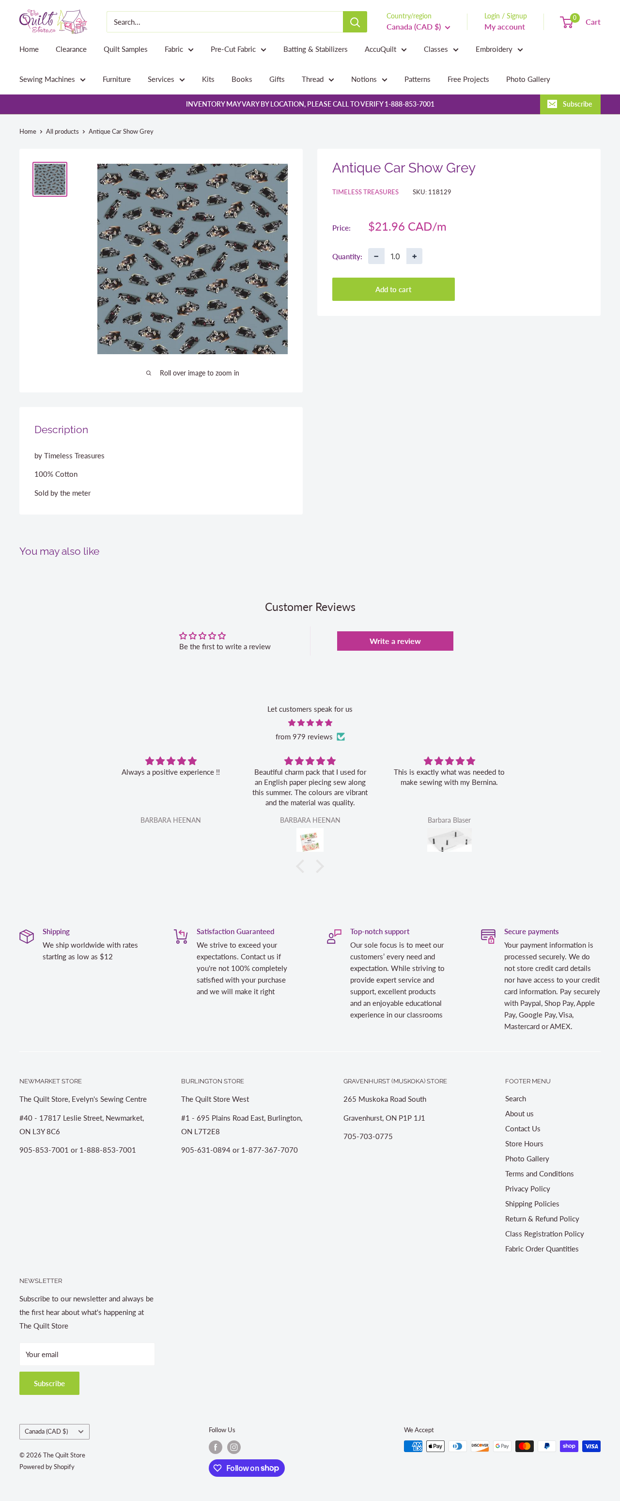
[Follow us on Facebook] (215, 1447)
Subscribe (577, 104)
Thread (313, 79)
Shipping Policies (532, 1203)
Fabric (174, 49)
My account (504, 26)
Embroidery (494, 49)
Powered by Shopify (47, 1466)
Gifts (277, 79)
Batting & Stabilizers (315, 49)
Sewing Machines (47, 79)
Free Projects (468, 79)
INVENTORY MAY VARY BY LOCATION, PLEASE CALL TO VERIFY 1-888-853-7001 (310, 104)
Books (242, 79)
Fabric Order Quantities (542, 1248)
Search (515, 1098)
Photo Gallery (528, 79)
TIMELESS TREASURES (365, 192)
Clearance (71, 49)
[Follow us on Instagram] (234, 1447)
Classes (436, 49)
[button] (303, 866)
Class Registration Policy (544, 1233)
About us (519, 1113)
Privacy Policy (527, 1188)
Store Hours (524, 1143)
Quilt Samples (126, 49)
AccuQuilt (380, 49)
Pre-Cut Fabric (233, 49)
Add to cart (393, 289)
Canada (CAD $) (46, 1431)
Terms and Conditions (539, 1173)
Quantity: (347, 255)
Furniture (117, 79)
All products (62, 131)
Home (29, 49)
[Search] (355, 21)
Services (161, 79)
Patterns (417, 79)
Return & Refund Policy (542, 1218)
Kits (208, 79)
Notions (364, 79)
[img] (310, 723)
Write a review (395, 640)
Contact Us (523, 1128)
